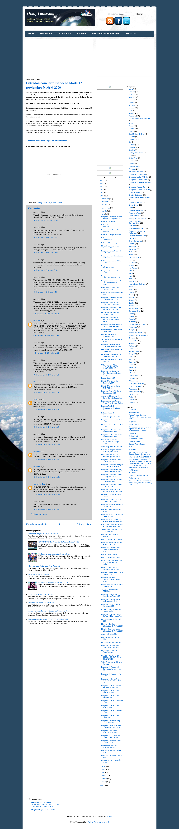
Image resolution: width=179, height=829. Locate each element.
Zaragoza (132, 402)
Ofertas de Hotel (134, 311)
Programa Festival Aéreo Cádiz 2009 (110, 717)
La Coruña (132, 263)
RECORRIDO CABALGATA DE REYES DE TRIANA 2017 (48, 619)
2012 (102, 187)
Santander (132, 346)
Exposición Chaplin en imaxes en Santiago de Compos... (112, 525)
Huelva (131, 252)
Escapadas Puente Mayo (137, 187)
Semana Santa (134, 351)
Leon (130, 271)
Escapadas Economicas (137, 174)
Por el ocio (132, 473)
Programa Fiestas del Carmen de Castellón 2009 (111, 461)
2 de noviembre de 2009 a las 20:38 (46, 314)
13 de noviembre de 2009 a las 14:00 (46, 427)
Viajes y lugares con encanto (139, 475)
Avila (130, 110)
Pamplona (132, 322)
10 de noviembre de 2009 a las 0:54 (46, 375)
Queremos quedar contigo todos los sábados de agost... (110, 549)
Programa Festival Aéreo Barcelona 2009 (110, 692)
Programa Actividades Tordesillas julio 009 (109, 732)
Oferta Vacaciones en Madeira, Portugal (109, 747)
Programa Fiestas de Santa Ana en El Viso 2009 (111, 308)
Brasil (131, 123)
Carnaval (132, 145)
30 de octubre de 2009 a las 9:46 (45, 292)
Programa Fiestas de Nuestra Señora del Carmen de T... (111, 615)
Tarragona (132, 362)
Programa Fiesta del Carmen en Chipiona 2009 (111, 480)
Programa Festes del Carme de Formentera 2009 (111, 431)
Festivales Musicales (136, 228)
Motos (131, 287)
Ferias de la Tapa (135, 213)
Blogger (109, 816)
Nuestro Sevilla (134, 308)
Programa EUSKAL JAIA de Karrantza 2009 (111, 605)
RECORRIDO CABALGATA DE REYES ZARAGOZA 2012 (58, 542)
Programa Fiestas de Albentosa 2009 (108, 267)
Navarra (131, 300)
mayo (104, 769)
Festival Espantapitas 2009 (111, 642)
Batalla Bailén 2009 (108, 378)
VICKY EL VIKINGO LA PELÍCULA (109, 590)
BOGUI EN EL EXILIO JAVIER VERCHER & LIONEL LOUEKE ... (109, 366)
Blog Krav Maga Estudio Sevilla (43, 810)
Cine (130, 155)
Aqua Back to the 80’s (109, 634)
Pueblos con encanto (136, 332)
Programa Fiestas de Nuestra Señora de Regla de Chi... (111, 218)
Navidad (131, 303)
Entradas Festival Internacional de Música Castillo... (110, 408)
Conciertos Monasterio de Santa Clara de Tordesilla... (111, 397)
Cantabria (132, 139)
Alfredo (36, 399)
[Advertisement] (46, 57)
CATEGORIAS (64, 33)
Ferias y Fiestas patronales (138, 218)
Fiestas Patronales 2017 (137, 236)
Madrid (53, 203)
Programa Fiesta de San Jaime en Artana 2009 (109, 304)
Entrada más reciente (36, 524)
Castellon (132, 147)
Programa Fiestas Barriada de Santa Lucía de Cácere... (111, 325)
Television (132, 367)
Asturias (131, 108)
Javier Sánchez (39, 484)
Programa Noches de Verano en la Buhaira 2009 (111, 543)
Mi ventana (132, 449)
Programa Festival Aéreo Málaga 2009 (110, 707)
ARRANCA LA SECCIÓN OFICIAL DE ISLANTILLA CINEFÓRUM (111, 657)
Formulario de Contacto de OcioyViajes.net (44, 566)
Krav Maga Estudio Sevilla (41, 802)
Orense (131, 314)
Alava (131, 89)
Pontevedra (133, 327)
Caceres (131, 129)
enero (104, 782)
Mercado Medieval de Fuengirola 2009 (108, 335)
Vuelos (131, 397)
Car (130, 142)
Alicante (131, 97)
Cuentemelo (133, 433)
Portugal (131, 330)
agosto (104, 211)
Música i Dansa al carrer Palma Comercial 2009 (110, 568)
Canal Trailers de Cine (136, 134)
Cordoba (131, 161)
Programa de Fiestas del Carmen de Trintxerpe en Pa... (111, 669)
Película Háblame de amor (110, 557)
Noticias (131, 306)
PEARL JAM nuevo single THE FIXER (110, 387)
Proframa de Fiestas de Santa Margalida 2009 (111, 585)
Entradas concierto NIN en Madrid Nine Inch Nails (110, 646)
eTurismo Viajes (134, 441)
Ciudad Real (133, 158)
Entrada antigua (84, 524)
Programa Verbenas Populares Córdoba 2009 (112, 505)
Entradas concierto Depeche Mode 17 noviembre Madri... (112, 402)
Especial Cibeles (134, 192)
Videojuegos (133, 389)
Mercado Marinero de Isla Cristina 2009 (110, 247)
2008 (102, 786)
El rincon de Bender (135, 439)
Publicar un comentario (39, 514)
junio (104, 766)
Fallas (131, 208)
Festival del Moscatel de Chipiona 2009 (110, 313)
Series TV (132, 354)
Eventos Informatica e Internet (139, 198)
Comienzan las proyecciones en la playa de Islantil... (111, 451)
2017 (102, 180)
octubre (105, 205)
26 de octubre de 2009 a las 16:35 (45, 220)
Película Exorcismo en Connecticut (109, 239)
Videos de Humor (135, 392)
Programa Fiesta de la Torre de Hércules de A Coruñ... (111, 727)
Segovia (131, 349)
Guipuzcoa (132, 249)
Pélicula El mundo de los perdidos (110, 226)
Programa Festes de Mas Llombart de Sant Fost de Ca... (111, 681)
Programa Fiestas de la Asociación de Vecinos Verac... (110, 319)
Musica (59, 203)
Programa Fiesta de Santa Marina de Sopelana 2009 (111, 345)
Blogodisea (132, 421)
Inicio (61, 524)
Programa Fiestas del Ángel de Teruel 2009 (111, 722)
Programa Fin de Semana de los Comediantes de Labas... (111, 283)
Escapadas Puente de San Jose (140, 182)
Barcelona (132, 116)
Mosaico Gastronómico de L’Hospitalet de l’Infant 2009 (112, 630)
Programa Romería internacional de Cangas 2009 (110, 579)
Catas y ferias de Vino (136, 153)
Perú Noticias (133, 470)
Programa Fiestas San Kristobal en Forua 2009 (110, 595)
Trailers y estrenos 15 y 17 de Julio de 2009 (111, 530)
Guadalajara (133, 246)
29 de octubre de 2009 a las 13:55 (45, 238)
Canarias (132, 137)
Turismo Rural (133, 375)
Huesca (131, 254)
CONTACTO (130, 33)
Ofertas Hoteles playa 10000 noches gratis (111, 610)
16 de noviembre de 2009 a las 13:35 (46, 510)
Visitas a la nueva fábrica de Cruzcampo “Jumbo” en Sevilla (49, 611)
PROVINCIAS (46, 33)
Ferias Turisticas (134, 216)
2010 (102, 193)
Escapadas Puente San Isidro (139, 190)
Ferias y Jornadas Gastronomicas (135, 222)
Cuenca (131, 164)
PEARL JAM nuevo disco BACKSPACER (110, 382)
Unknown (37, 321)
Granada (132, 244)
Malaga (131, 281)
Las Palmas (133, 268)
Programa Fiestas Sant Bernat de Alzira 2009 (112, 515)
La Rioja (131, 265)
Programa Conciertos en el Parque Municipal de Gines (111, 490)
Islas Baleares (134, 257)
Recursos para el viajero (137, 335)
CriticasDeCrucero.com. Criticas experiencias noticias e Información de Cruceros (140, 429)
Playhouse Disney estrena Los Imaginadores (54, 554)
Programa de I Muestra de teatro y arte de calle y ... (111, 737)
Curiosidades (133, 166)
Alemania (132, 94)
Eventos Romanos (135, 202)
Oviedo (131, 316)
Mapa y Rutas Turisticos (137, 284)
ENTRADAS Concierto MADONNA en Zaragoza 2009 (110, 442)
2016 (102, 184)
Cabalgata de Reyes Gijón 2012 (39, 574)
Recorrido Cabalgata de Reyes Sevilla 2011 (43, 534)
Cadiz (131, 131)
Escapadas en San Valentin (138, 177)
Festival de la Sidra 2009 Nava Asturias (110, 651)
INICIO (31, 33)
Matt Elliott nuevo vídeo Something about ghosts (110, 456)
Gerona (131, 238)
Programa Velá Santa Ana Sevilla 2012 (41, 603)
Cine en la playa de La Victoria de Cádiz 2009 (112, 573)
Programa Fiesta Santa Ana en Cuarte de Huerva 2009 (111, 520)
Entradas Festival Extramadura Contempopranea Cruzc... (111, 415)
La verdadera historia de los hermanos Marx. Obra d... (111, 355)
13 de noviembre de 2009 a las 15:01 (46, 460)
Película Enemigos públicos (111, 235)
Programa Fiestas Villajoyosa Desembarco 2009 (111, 392)
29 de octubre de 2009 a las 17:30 (45, 253)
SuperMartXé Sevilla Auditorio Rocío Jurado (53, 582)
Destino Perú (133, 436)
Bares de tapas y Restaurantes (140, 119)
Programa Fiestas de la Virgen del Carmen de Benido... (112, 466)
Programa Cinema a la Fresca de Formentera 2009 (111, 500)
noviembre (106, 202)
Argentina (132, 105)
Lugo (130, 276)
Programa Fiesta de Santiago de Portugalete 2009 (111, 600)
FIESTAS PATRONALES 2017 (105, 33)
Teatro (131, 365)
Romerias (132, 338)
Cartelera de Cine (135, 424)
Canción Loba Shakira (109, 554)
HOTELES (81, 33)
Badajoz (131, 113)
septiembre (106, 208)
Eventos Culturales (135, 195)
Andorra (131, 102)
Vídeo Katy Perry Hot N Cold (111, 447)
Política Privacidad (94, 822)
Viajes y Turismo (135, 386)
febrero (104, 779)
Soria (130, 359)
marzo (104, 776)
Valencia (132, 378)
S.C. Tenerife (133, 341)
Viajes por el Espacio (136, 383)
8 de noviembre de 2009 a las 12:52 (46, 353)
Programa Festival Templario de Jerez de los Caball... (111, 687)
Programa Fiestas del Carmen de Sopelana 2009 (111, 475)
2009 (102, 196)
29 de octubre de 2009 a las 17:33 (45, 270)
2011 (102, 190)
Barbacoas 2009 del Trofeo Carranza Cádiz (110, 289)
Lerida (131, 273)
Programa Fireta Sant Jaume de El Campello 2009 (111, 299)
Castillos (132, 150)
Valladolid (132, 381)
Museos (131, 292)
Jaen (130, 260)
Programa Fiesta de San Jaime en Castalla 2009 (110, 277)
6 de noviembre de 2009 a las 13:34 (46, 336)
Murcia (131, 289)
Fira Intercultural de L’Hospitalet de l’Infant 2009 (112, 625)
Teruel (131, 370)
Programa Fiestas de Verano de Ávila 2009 (111, 742)
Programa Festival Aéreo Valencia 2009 (110, 697)
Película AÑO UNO (108, 222)
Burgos (131, 126)
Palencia (132, 319)
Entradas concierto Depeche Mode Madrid (47, 141)
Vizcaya (131, 394)
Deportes (132, 169)
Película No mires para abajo (111, 539)
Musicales (132, 297)
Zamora (131, 400)
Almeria (131, 100)
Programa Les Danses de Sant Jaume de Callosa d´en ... (111, 373)
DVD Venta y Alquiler (136, 172)
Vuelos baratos (134, 478)
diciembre (105, 199)
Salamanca (133, 343)
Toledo (131, 373)
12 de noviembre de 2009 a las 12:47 (46, 392)
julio (103, 214)
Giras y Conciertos (43, 203)
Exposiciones (133, 205)
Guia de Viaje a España (137, 444)
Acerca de (105, 822)
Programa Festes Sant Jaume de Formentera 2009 (111, 436)
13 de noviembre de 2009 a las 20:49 (46, 494)
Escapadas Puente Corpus (138, 180)
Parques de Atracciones (137, 324)
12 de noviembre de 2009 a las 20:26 (46, 410)
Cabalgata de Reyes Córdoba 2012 (40, 594)
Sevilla (131, 357)
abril (103, 772)
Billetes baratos (134, 412)
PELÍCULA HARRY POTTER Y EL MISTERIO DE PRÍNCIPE (111, 562)
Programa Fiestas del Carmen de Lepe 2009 (111, 485)
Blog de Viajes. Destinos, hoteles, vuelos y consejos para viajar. (140, 417)
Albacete (132, 92)
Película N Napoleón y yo (110, 243)
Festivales (132, 226)
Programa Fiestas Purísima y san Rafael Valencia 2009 (111, 470)
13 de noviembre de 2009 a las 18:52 (46, 477)
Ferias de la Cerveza (136, 210)
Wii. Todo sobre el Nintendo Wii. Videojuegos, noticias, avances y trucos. (140, 483)
